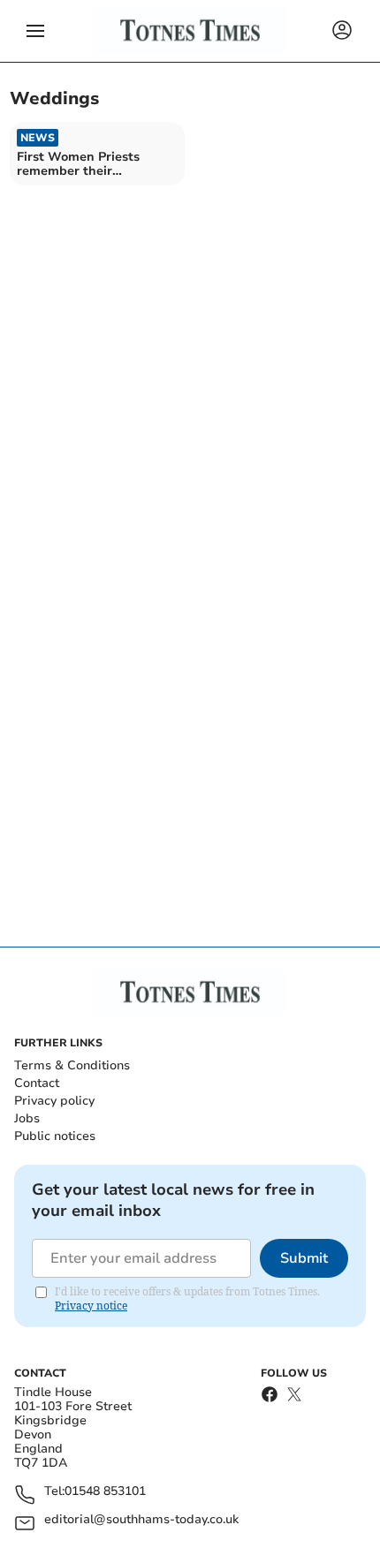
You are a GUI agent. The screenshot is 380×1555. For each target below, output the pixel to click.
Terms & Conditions (72, 1065)
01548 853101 (105, 1491)
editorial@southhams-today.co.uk (141, 1520)
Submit (304, 1258)
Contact (36, 1083)
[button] (35, 31)
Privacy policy (54, 1100)
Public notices (54, 1136)
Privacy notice (91, 1305)
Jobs (27, 1118)
